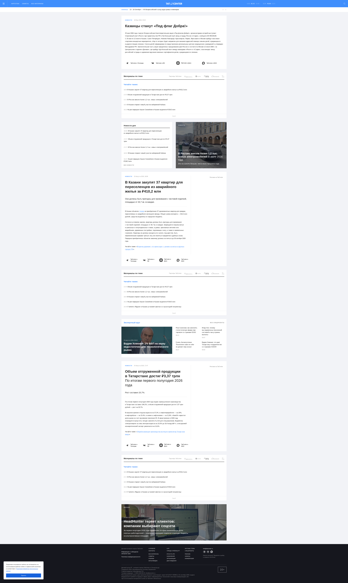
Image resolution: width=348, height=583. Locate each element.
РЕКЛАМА (187, 554)
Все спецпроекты (217, 322)
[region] (24, 570)
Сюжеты (25, 3)
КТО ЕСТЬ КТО (171, 554)
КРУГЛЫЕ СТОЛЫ (190, 548)
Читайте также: (131, 84)
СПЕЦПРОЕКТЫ (189, 550)
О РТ (168, 548)
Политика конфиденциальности (130, 556)
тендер (141, 211)
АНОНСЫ (187, 556)
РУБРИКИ (151, 558)
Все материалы (37, 3)
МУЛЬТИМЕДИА (153, 560)
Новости (128, 20)
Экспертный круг (132, 323)
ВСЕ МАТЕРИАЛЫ (154, 554)
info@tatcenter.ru (208, 548)
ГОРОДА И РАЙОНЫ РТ (173, 550)
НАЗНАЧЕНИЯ (171, 556)
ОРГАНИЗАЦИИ (171, 558)
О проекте (152, 548)
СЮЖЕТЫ (151, 556)
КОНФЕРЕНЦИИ (189, 558)
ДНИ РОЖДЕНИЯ (171, 560)
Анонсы (124, 9)
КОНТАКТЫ (152, 550)
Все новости (129, 165)
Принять (23, 575)
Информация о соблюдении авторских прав (129, 552)
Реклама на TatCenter (216, 177)
